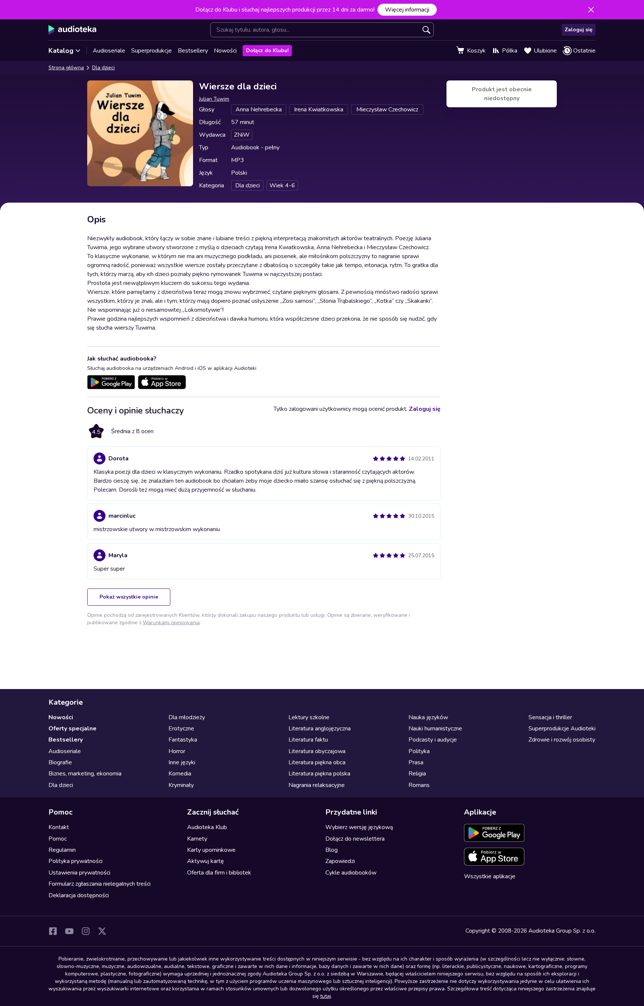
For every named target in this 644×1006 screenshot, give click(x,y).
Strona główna (66, 67)
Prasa (415, 762)
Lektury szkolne (308, 717)
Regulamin (62, 850)
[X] (102, 931)
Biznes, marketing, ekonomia (84, 773)
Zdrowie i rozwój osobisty (561, 740)
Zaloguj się (579, 29)
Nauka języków (428, 717)
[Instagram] (85, 931)
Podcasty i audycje (432, 740)
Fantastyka (182, 740)
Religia (417, 773)
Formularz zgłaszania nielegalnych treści (99, 884)
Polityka (419, 751)
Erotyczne (181, 728)
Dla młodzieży (186, 717)
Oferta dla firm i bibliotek (219, 873)
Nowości (225, 51)
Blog (331, 850)
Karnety (197, 839)
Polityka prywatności (75, 861)
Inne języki (181, 762)
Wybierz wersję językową (359, 827)
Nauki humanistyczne (435, 728)
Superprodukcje (151, 51)
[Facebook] (52, 931)
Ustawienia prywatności (79, 872)
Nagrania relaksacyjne (316, 785)
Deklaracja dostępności (78, 895)
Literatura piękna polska (319, 773)
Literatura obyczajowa (316, 751)
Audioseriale (109, 51)
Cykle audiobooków (350, 873)
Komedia (179, 773)
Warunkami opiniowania (171, 622)
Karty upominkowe (211, 850)
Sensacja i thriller (550, 717)
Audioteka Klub (207, 827)
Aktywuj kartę (205, 861)
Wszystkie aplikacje (489, 876)
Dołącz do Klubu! (267, 50)
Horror (176, 751)
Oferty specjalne (72, 728)
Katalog (60, 50)
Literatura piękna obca (316, 762)
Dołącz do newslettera (355, 839)
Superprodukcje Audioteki (562, 728)
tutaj (325, 996)
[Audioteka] (72, 30)
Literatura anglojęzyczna (319, 728)
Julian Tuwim (214, 98)
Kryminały (181, 785)
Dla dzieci (103, 67)
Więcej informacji (407, 10)
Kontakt (58, 827)
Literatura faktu (308, 740)
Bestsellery (193, 51)
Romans (419, 785)
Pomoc (57, 839)
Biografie (60, 762)
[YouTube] (69, 931)
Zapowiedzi (340, 861)
